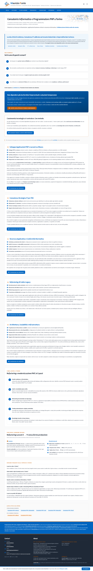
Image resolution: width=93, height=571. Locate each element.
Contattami (42, 10)
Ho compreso (86, 568)
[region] (46, 568)
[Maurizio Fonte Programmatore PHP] (16, 556)
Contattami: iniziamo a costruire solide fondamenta (21, 132)
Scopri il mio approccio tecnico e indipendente (22, 108)
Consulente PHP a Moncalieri (54, 510)
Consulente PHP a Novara (13, 510)
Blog (7, 10)
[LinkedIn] (83, 4)
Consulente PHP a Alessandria (27, 510)
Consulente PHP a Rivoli (68, 510)
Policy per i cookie (36, 563)
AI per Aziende (23, 10)
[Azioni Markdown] (85, 19)
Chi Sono (14, 10)
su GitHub (55, 140)
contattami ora (16, 87)
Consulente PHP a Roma (26, 515)
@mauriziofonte (10, 542)
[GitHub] (87, 4)
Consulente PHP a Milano (13, 515)
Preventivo (33, 10)
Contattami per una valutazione (17, 188)
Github (59, 10)
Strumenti (51, 10)
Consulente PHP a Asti (41, 510)
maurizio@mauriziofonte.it (12, 550)
